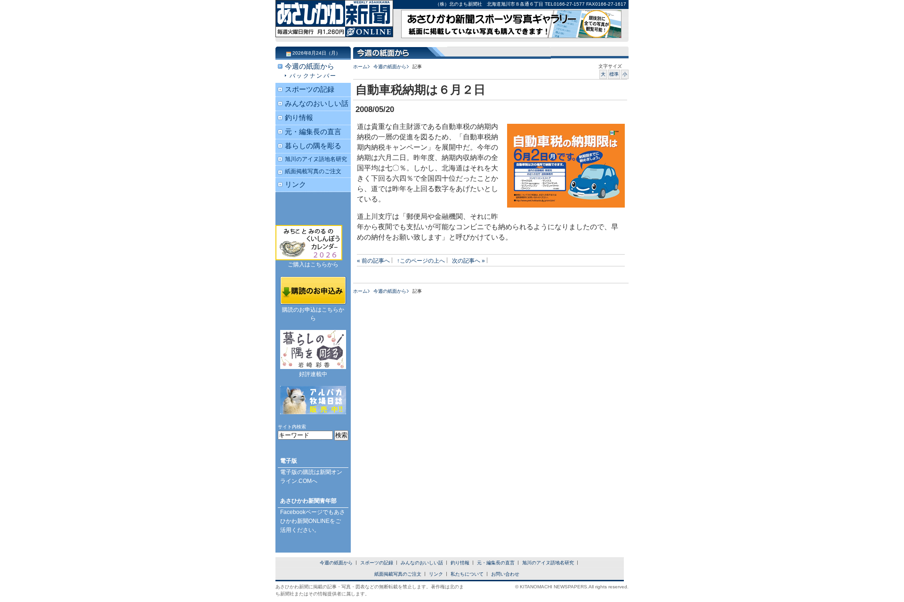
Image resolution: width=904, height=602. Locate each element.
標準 (614, 74)
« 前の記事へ (373, 260)
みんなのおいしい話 (316, 103)
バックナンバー (313, 75)
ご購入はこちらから (313, 264)
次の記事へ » (468, 260)
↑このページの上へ (421, 260)
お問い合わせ (505, 574)
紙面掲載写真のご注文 (313, 171)
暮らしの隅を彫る (313, 146)
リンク (295, 184)
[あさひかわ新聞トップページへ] (334, 28)
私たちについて (467, 574)
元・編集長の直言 (313, 132)
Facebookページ (301, 512)
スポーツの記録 (309, 89)
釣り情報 (299, 117)
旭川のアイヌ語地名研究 (316, 159)
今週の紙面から (389, 66)
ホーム (360, 66)
